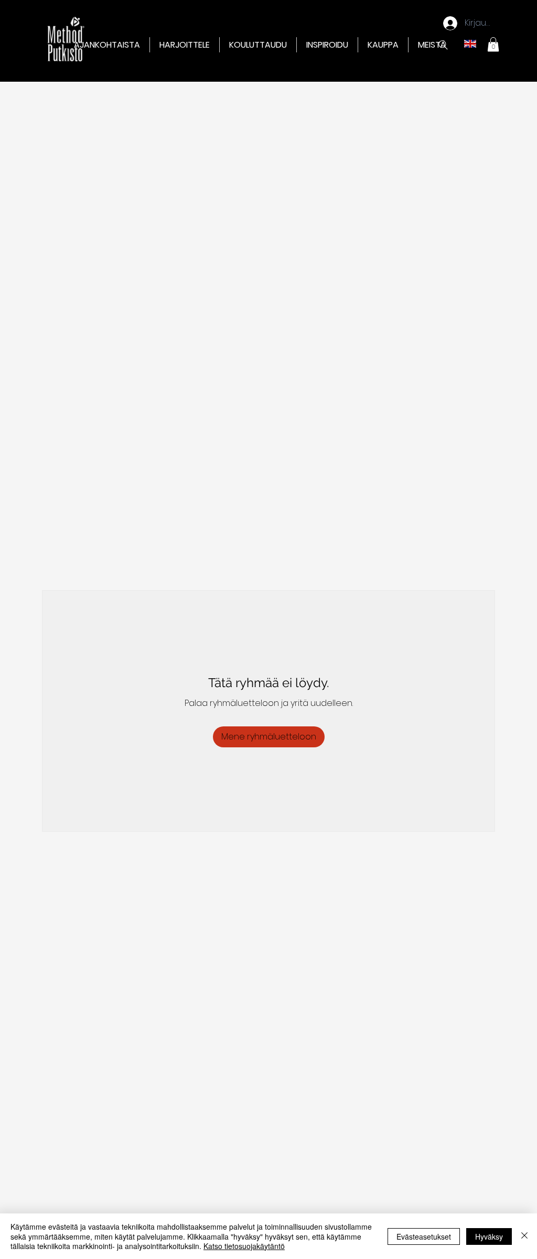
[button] (184, 44)
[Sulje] (524, 1236)
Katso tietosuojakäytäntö (244, 1246)
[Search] (443, 45)
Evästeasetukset (423, 1236)
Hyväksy (489, 1236)
